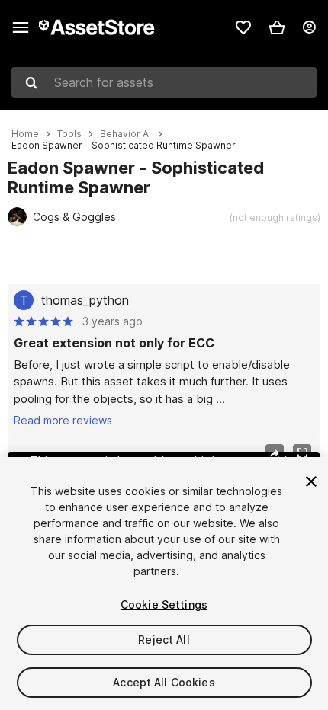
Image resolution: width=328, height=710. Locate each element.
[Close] (311, 481)
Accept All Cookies (164, 682)
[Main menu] (20, 27)
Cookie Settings (164, 604)
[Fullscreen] (302, 453)
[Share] (274, 453)
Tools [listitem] (69, 134)
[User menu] (309, 27)
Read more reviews (63, 420)
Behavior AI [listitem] (125, 134)
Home (25, 134)
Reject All (163, 639)
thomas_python (85, 300)
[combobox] (164, 82)
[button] (277, 27)
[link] (243, 27)
